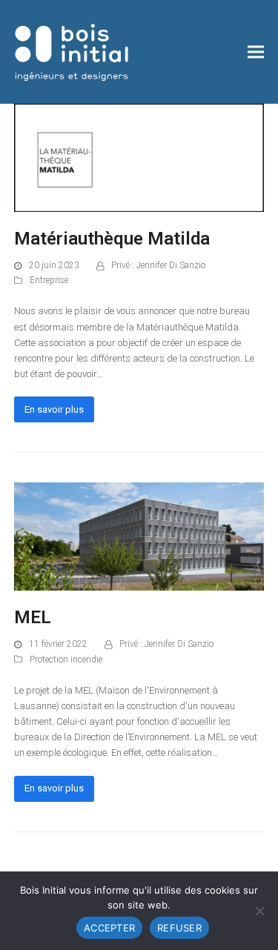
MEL (32, 617)
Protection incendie (66, 659)
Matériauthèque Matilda (112, 238)
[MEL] (139, 536)
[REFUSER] (259, 910)
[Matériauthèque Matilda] (139, 156)
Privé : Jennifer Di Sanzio (158, 265)
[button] (256, 52)
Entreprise (49, 280)
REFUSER (179, 928)
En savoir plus (54, 409)
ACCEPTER (109, 928)
